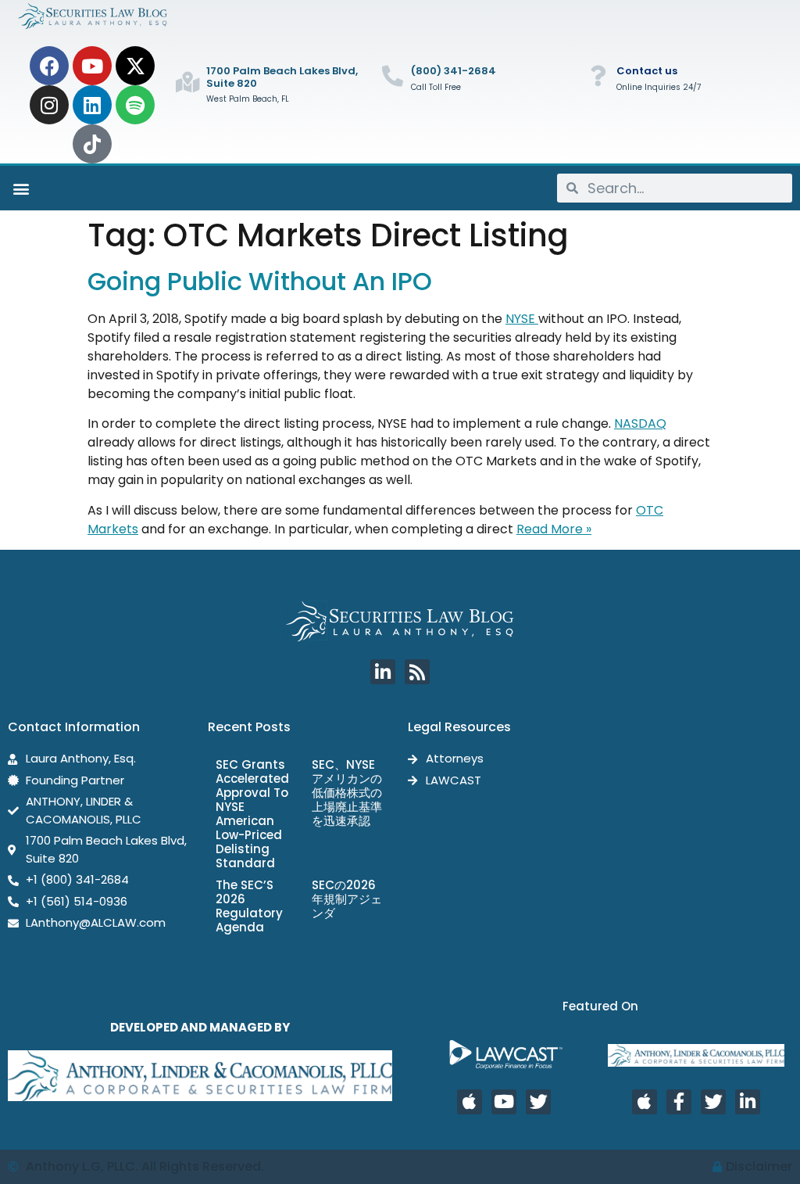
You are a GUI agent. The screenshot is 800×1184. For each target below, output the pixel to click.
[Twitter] (538, 1101)
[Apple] (469, 1101)
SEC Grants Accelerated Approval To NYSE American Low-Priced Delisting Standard (252, 813)
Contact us (646, 70)
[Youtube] (92, 65)
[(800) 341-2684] (392, 75)
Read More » (553, 529)
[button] (21, 188)
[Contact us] (598, 75)
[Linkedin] (92, 104)
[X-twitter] (135, 65)
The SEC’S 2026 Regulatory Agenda (249, 906)
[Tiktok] (92, 143)
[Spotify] (135, 104)
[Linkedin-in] (382, 671)
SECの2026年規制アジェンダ (347, 899)
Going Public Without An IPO (260, 281)
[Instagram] (49, 104)
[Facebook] (49, 65)
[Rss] (417, 671)
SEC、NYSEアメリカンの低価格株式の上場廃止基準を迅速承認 (347, 792)
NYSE (521, 319)
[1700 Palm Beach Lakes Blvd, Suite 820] (187, 81)
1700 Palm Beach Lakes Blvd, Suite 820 (282, 77)
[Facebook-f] (678, 1101)
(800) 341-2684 (453, 70)
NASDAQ (640, 423)
